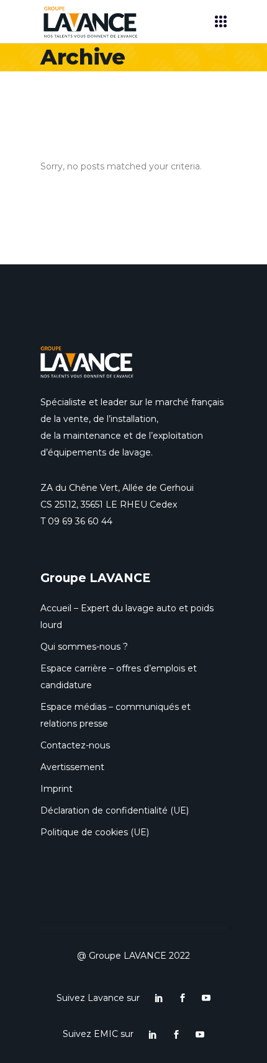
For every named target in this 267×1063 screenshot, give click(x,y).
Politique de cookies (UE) (94, 832)
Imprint (56, 788)
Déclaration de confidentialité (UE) (114, 810)
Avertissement (72, 767)
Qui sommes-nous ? (84, 646)
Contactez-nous (75, 745)
